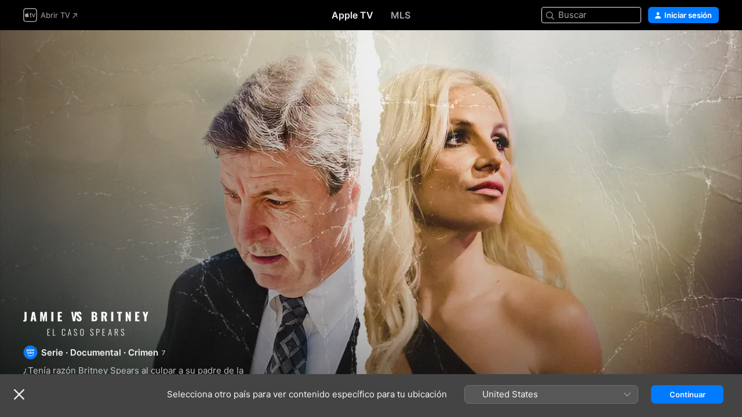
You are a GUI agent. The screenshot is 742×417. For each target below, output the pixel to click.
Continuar (687, 394)
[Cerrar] (19, 394)
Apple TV (352, 15)
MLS (400, 15)
